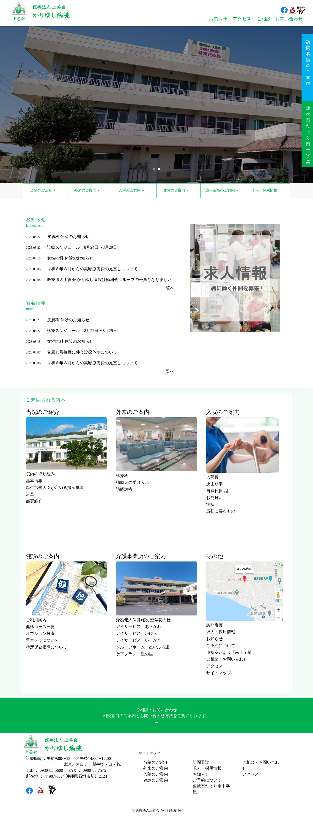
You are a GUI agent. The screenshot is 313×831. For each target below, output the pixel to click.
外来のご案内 (155, 768)
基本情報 (34, 480)
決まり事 (214, 484)
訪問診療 (124, 489)
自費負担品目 (218, 490)
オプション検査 (40, 633)
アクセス (214, 666)
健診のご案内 (155, 780)
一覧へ (168, 288)
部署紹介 (34, 501)
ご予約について (220, 645)
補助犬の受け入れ (132, 482)
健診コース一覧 (40, 626)
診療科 (122, 475)
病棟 (210, 504)
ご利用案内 (36, 620)
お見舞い (214, 497)
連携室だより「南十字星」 (231, 652)
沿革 (30, 494)
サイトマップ (218, 673)
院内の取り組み (40, 474)
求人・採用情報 (220, 632)
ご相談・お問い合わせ (226, 659)
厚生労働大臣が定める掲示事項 (55, 487)
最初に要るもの (220, 511)
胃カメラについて (42, 640)
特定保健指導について (46, 647)
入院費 (212, 477)
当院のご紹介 (155, 762)
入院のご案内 (155, 774)
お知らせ (214, 639)
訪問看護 (214, 625)
